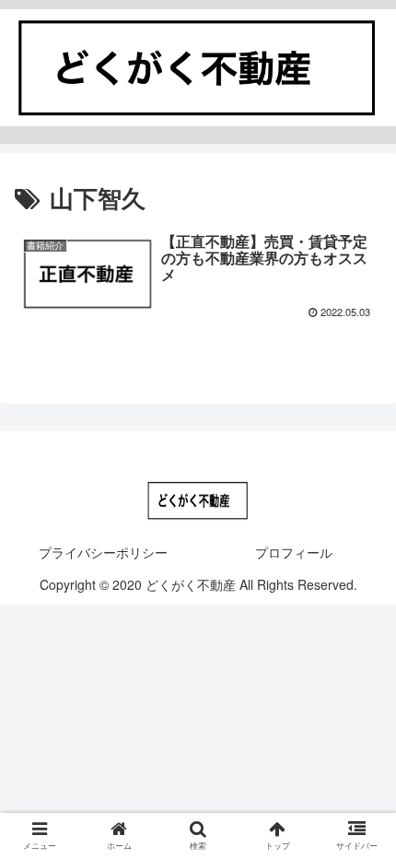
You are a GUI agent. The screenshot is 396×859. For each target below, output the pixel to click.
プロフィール (293, 552)
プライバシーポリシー (103, 552)
